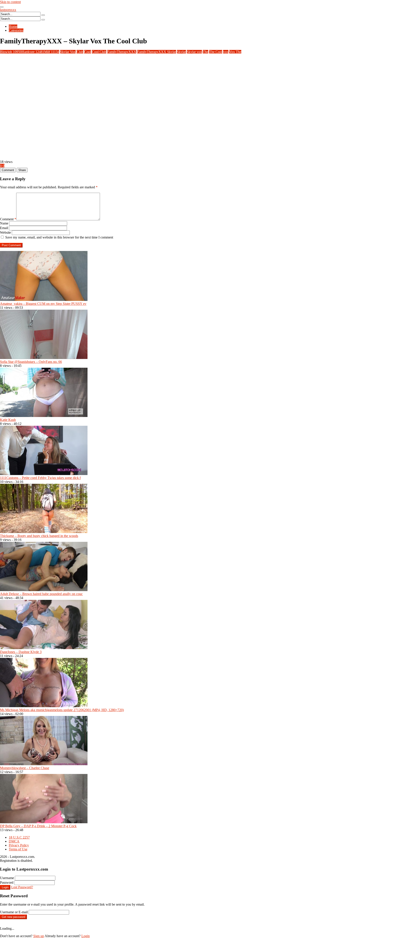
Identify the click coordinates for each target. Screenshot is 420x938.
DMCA (14, 841)
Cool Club (99, 52)
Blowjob (11, 52)
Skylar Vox (68, 52)
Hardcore (33, 52)
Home (13, 26)
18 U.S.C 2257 (19, 837)
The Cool (215, 52)
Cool (87, 52)
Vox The (235, 52)
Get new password (13, 917)
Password (6, 882)
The (205, 52)
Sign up (38, 936)
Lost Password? (22, 887)
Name (4, 223)
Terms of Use (18, 849)
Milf (51, 52)
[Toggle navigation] (2, 7)
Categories (16, 30)
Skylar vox (194, 52)
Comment (8, 219)
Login (5, 887)
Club (80, 52)
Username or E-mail (14, 912)
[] (43, 15)
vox (225, 52)
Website (5, 232)
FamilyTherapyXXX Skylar (156, 52)
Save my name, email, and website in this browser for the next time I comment (59, 237)
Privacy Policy (19, 845)
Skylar (181, 52)
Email (4, 228)
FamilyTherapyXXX (121, 52)
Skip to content (10, 2)
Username (7, 878)
